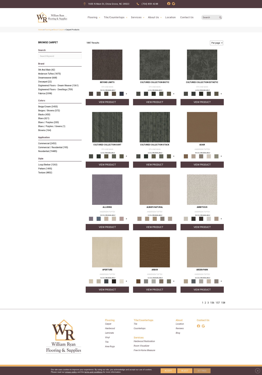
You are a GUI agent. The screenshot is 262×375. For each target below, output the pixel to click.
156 (212, 302)
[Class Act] (201, 156)
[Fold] (106, 156)
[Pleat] (114, 156)
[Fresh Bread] (216, 219)
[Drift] (208, 281)
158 (223, 302)
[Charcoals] (193, 219)
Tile (106, 342)
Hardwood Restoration (144, 341)
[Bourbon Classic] (202, 127)
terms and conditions (93, 372)
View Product (107, 102)
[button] (99, 17)
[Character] (146, 94)
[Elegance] (208, 156)
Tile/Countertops (114, 17)
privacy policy (71, 372)
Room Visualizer (141, 345)
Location (170, 17)
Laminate (109, 333)
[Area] (107, 65)
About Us (153, 17)
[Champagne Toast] (193, 156)
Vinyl (107, 337)
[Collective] (153, 94)
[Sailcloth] (154, 219)
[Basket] (155, 190)
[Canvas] (202, 190)
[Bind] (107, 127)
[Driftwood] (161, 281)
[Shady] (162, 219)
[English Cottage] (216, 156)
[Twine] (170, 219)
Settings (202, 371)
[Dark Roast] (201, 219)
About (179, 320)
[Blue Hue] (193, 281)
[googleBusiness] (173, 4)
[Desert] (98, 94)
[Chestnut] (155, 252)
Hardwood (110, 328)
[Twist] (121, 156)
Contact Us (187, 17)
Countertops (139, 328)
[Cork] (147, 219)
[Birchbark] (114, 219)
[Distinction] (169, 94)
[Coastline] (153, 281)
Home (40, 29)
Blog (178, 333)
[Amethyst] (107, 190)
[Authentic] (202, 252)
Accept (168, 371)
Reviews (180, 328)
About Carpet (58, 29)
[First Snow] (121, 281)
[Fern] (169, 281)
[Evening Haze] (216, 281)
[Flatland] (121, 94)
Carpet (108, 324)
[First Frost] (208, 219)
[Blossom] (121, 219)
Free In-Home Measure (144, 350)
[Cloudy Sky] (146, 281)
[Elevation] (106, 94)
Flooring (92, 17)
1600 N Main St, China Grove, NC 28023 (108, 4)
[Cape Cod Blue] (106, 281)
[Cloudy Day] (201, 281)
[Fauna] (114, 94)
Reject (184, 371)
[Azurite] (98, 219)
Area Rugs (110, 346)
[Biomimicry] (155, 65)
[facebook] (168, 4)
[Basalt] (106, 219)
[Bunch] (98, 156)
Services (136, 17)
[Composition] (161, 94)
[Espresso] (114, 281)
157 (218, 302)
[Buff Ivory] (107, 252)
